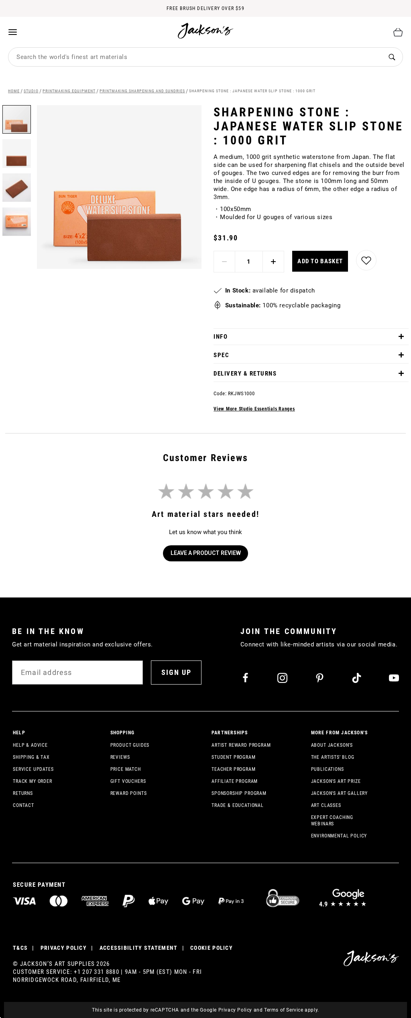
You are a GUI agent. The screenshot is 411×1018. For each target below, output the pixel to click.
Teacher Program (234, 769)
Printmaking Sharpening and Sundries (142, 91)
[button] (19, 151)
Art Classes (326, 805)
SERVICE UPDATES (33, 769)
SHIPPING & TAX (31, 757)
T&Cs (20, 948)
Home (14, 91)
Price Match (125, 769)
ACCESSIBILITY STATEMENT (139, 948)
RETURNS (23, 793)
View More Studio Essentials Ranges (254, 409)
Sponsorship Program (239, 793)
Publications (327, 769)
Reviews (120, 757)
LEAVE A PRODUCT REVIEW (206, 553)
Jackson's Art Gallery (339, 793)
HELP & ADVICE (30, 745)
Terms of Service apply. (291, 1010)
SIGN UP (176, 672)
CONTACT (23, 805)
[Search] (392, 57)
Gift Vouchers (128, 781)
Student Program (234, 757)
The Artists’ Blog (332, 757)
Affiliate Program (235, 781)
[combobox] (194, 57)
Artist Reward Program (241, 745)
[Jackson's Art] (206, 31)
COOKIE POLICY (211, 948)
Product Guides (130, 745)
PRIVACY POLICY (64, 948)
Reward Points (128, 793)
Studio (31, 91)
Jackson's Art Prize (336, 781)
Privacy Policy (235, 1010)
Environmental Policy (339, 836)
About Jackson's (332, 745)
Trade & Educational (238, 805)
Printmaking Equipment (69, 91)
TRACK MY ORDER (32, 781)
